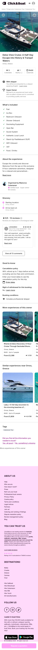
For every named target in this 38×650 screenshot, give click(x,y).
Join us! (7, 509)
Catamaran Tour (19, 9)
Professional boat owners (13, 494)
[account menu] (33, 3)
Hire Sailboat (8, 583)
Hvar (5, 578)
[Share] (34, 15)
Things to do (10, 9)
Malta (6, 568)
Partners (7, 507)
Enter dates (10, 282)
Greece (6, 573)
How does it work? (10, 487)
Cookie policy (9, 499)
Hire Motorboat (9, 586)
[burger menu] (29, 3)
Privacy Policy (9, 497)
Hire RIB (7, 591)
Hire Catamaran (9, 588)
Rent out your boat (10, 492)
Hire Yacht (7, 593)
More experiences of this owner (12, 448)
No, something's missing (25, 443)
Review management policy (13, 517)
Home (3, 9)
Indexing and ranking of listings (15, 512)
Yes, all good (8, 443)
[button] (20, 50)
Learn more (10, 290)
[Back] (3, 15)
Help (5, 482)
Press (6, 489)
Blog (5, 519)
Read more (7, 175)
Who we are (8, 484)
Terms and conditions (11, 502)
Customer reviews (10, 550)
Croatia (6, 570)
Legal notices (8, 504)
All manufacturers (10, 596)
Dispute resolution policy (12, 514)
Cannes (6, 575)
